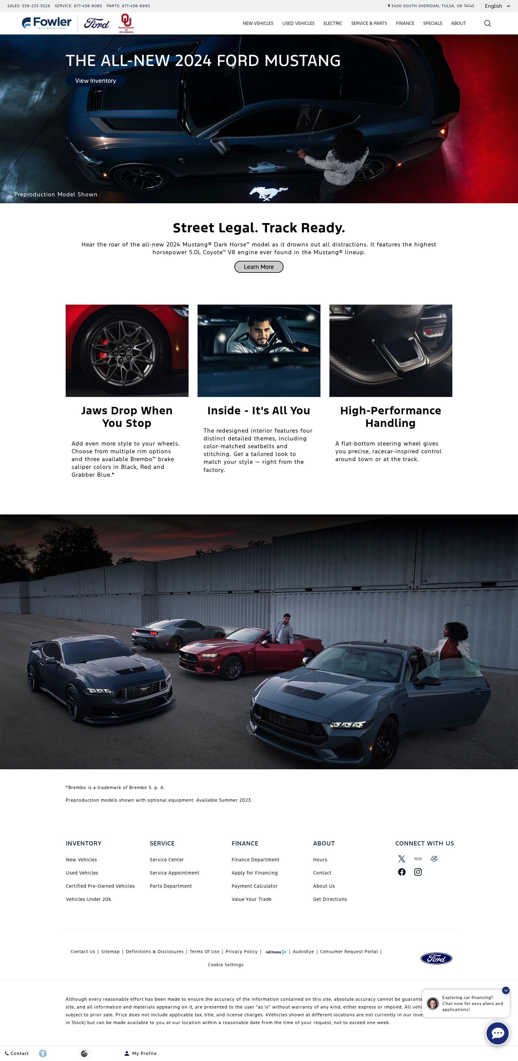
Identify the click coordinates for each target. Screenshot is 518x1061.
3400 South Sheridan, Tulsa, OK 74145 (433, 6)
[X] (402, 858)
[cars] (418, 858)
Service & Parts (369, 23)
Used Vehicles (298, 23)
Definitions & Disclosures (155, 951)
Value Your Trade (252, 899)
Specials (432, 23)
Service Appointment (175, 873)
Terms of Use (205, 951)
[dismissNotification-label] (506, 990)
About (458, 23)
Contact (322, 873)
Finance (405, 23)
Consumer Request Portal (349, 951)
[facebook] (402, 871)
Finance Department (256, 860)
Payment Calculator (255, 886)
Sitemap (110, 951)
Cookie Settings (226, 964)
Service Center (167, 860)
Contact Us (83, 951)
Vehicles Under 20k (88, 899)
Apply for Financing (255, 873)
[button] (488, 23)
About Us (324, 886)
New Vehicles (258, 23)
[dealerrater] (434, 858)
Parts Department (171, 886)
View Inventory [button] (95, 80)
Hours (320, 860)
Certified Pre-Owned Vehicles (100, 886)
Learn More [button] (259, 266)
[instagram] (418, 871)
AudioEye (303, 951)
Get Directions (330, 899)
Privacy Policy (242, 951)
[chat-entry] (498, 1033)
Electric (332, 23)
